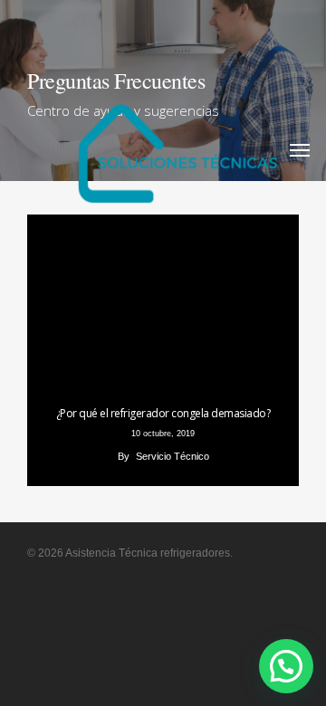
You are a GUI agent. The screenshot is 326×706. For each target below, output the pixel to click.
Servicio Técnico (172, 456)
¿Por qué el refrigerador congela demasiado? (163, 413)
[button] (286, 666)
